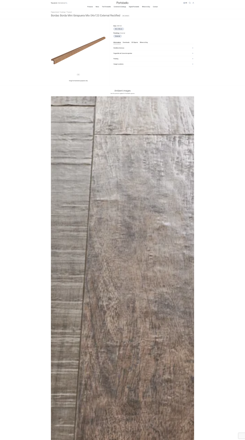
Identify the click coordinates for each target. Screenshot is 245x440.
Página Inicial (55, 12)
